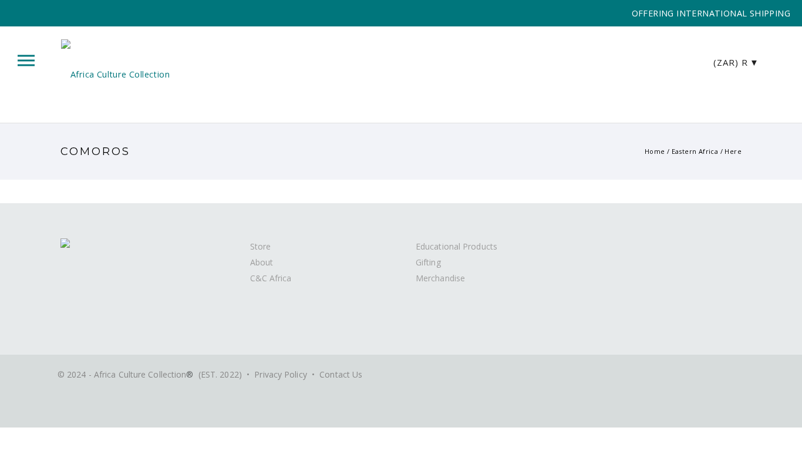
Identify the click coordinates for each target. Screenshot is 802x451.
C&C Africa (271, 278)
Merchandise (440, 278)
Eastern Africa (695, 151)
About (262, 262)
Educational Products (456, 246)
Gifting (428, 262)
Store (260, 246)
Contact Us (340, 374)
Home (655, 151)
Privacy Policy (280, 374)
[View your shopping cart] (777, 61)
